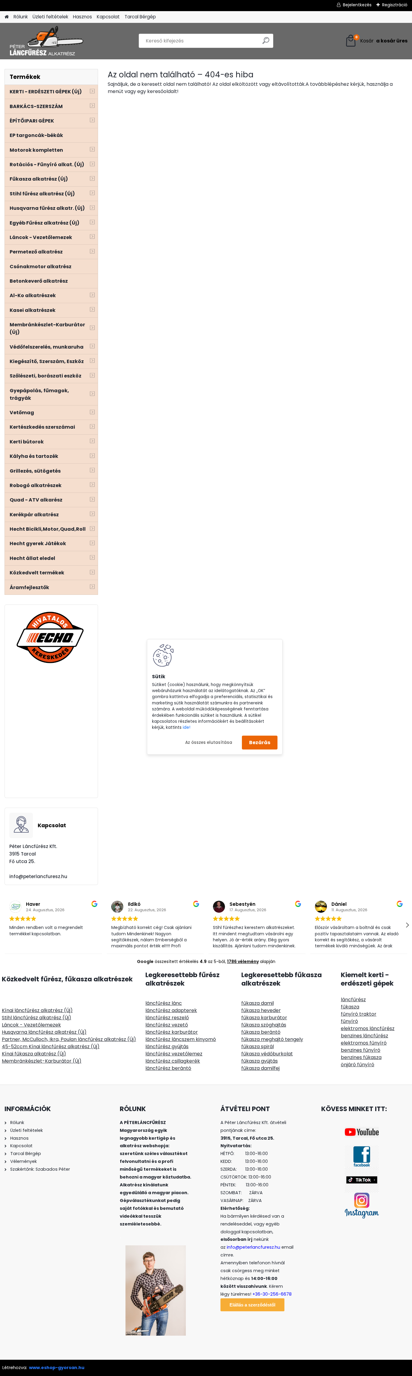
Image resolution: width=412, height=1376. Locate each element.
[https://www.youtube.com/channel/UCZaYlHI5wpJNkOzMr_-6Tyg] (362, 1130)
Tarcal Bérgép (140, 17)
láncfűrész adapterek (171, 1010)
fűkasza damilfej (260, 1068)
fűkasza (350, 1006)
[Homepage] (7, 17)
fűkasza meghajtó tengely (272, 1039)
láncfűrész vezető (166, 1024)
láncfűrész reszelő (167, 1017)
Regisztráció (394, 5)
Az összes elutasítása (208, 742)
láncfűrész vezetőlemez (173, 1053)
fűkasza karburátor (264, 1017)
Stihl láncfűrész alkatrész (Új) (36, 1017)
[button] (407, 925)
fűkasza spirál (257, 1046)
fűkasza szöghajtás (263, 1024)
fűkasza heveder (261, 1010)
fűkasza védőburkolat (267, 1053)
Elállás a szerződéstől (252, 1304)
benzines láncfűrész (364, 1035)
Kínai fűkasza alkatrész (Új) (34, 1053)
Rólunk (21, 17)
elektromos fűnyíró (364, 1042)
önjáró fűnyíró (357, 1064)
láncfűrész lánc (163, 1003)
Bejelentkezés (357, 5)
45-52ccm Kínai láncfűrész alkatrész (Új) (51, 1046)
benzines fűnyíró (360, 1050)
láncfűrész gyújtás (167, 1046)
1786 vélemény (243, 961)
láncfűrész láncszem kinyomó (180, 1039)
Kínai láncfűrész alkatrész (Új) (37, 1010)
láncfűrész (353, 999)
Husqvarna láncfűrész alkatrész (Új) (44, 1032)
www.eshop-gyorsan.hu (56, 1368)
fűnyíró (349, 1021)
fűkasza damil (257, 1003)
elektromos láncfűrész (368, 1028)
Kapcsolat (108, 17)
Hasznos (82, 17)
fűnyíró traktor (358, 1014)
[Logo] (46, 41)
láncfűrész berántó (168, 1068)
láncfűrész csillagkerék (172, 1061)
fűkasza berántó (260, 1032)
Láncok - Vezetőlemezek (31, 1024)
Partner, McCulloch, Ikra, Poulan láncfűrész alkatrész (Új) (69, 1039)
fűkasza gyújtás (259, 1061)
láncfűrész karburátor (171, 1032)
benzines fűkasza (361, 1057)
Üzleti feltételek (50, 17)
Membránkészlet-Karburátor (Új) (41, 1061)
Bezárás (259, 742)
